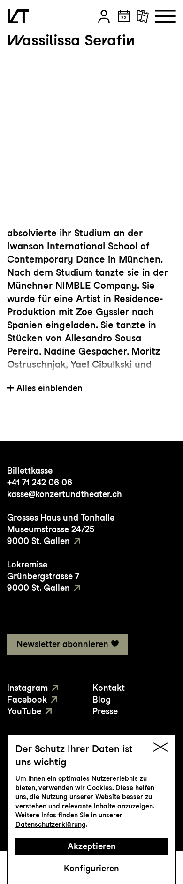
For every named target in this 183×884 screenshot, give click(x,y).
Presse (105, 711)
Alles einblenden (49, 388)
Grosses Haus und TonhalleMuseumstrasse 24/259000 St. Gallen (60, 529)
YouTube (24, 711)
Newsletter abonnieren (62, 644)
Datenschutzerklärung (50, 824)
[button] (104, 16)
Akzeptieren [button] (92, 846)
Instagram (27, 688)
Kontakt (108, 688)
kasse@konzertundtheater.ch (64, 494)
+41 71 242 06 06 (39, 482)
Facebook (27, 699)
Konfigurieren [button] (91, 868)
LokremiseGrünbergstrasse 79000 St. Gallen (43, 576)
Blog (101, 699)
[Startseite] (18, 16)
